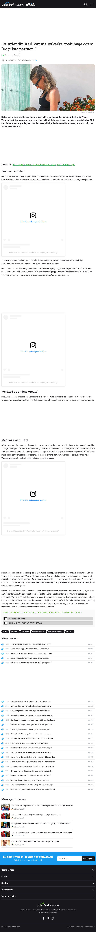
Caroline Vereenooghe (55, 631)
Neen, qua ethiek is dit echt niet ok (25, 623)
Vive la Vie (69, 631)
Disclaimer (70, 927)
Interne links (8, 896)
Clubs (4, 876)
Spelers (5, 883)
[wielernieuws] (48, 904)
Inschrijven (88, 858)
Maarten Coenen (10, 60)
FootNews (79, 927)
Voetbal (5, 631)
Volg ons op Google (12, 55)
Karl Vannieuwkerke (38, 631)
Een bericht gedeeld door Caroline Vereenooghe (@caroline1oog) (33, 252)
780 (36, 60)
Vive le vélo (25, 631)
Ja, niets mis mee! (16, 618)
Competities (7, 870)
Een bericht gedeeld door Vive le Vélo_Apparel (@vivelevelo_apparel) (33, 531)
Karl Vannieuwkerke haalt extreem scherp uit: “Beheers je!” (44, 164)
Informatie (7, 889)
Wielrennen (14, 631)
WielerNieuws (90, 927)
